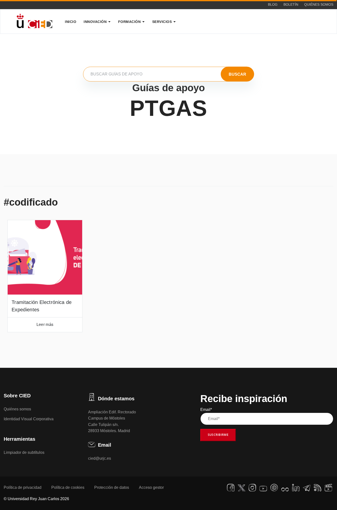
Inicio (70, 22)
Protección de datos (111, 487)
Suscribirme (218, 435)
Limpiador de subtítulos (24, 452)
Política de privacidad (22, 487)
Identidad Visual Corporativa (29, 419)
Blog (273, 4)
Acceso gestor (151, 487)
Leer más (45, 324)
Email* (206, 409)
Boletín (290, 4)
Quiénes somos (318, 4)
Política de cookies (67, 487)
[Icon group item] (230, 487)
